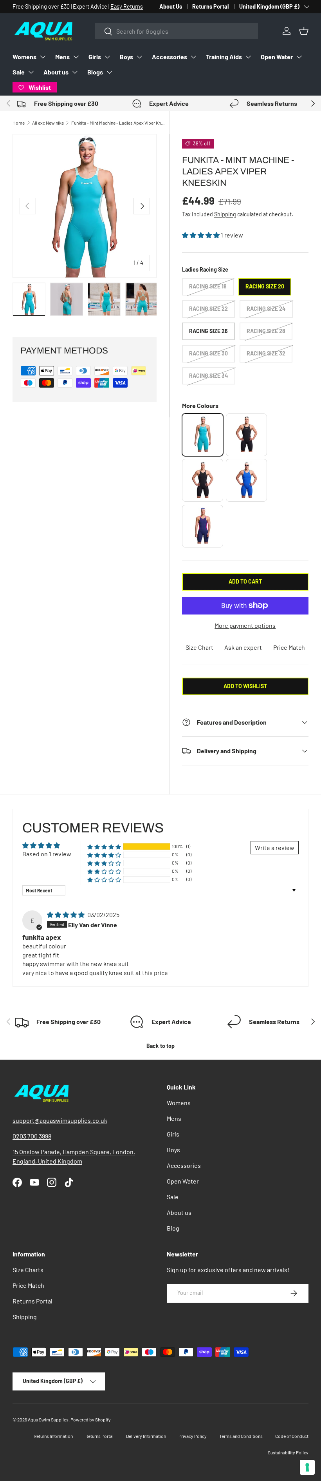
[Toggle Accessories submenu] (193, 57)
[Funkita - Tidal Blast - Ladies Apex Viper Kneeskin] (202, 526)
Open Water (277, 56)
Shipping (225, 214)
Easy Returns (126, 6)
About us (56, 72)
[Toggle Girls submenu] (107, 57)
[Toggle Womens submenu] (42, 57)
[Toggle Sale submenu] (31, 72)
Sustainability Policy (288, 1452)
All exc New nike (48, 122)
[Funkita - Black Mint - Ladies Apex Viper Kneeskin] (202, 480)
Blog (173, 1228)
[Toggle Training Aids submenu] (248, 57)
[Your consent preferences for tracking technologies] (307, 1467)
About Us (170, 6)
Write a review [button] (274, 847)
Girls (94, 56)
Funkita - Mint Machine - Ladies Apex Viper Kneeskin (118, 122)
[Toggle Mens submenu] (76, 57)
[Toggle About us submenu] (74, 72)
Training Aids (224, 56)
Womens (24, 56)
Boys (126, 56)
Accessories (169, 56)
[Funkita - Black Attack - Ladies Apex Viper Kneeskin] (246, 434)
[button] (303, 31)
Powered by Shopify (90, 1419)
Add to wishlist (245, 686)
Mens (62, 56)
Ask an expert (243, 647)
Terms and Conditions (241, 1436)
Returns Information (53, 1436)
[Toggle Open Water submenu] (299, 57)
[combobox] (176, 31)
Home (19, 122)
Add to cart (245, 581)
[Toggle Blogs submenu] (109, 72)
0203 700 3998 (32, 1136)
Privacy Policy (193, 1436)
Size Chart (199, 647)
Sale (19, 72)
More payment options (245, 625)
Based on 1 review (46, 853)
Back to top (160, 1045)
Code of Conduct (291, 1436)
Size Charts (28, 1269)
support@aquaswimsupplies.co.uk (60, 1120)
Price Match (289, 647)
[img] (66, 914)
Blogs (95, 72)
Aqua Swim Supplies (48, 1419)
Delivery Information (146, 1436)
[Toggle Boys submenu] (139, 57)
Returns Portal (210, 6)
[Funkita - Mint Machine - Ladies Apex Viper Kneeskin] (202, 434)
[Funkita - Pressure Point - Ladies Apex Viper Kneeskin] (246, 480)
